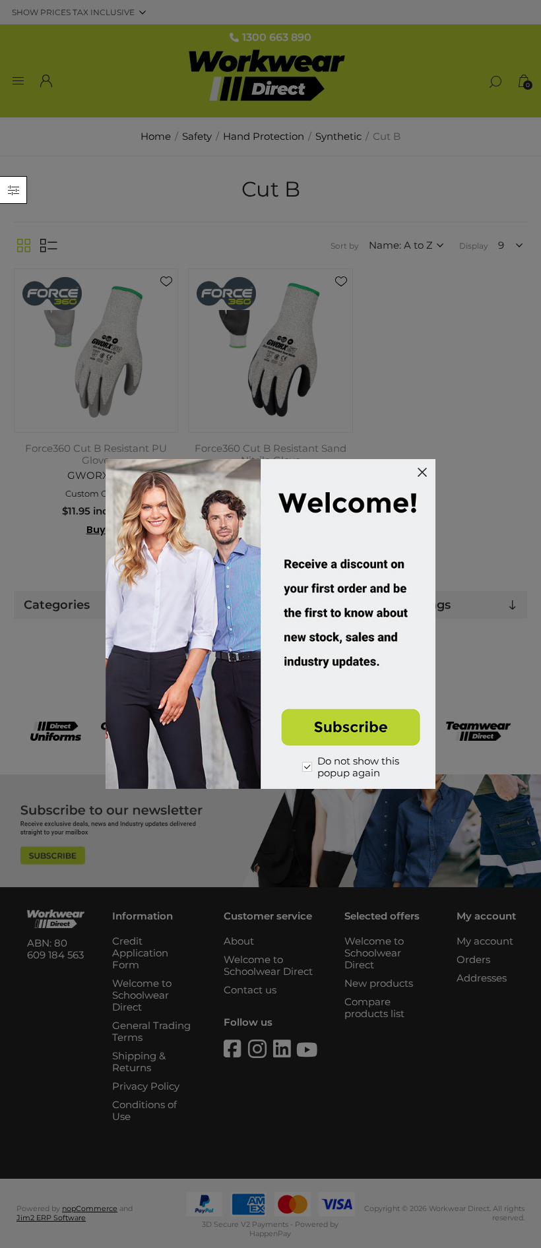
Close (422, 472)
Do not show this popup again (358, 767)
